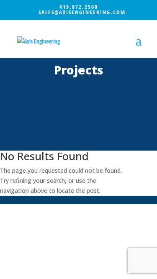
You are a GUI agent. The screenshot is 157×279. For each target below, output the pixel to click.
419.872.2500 (78, 6)
